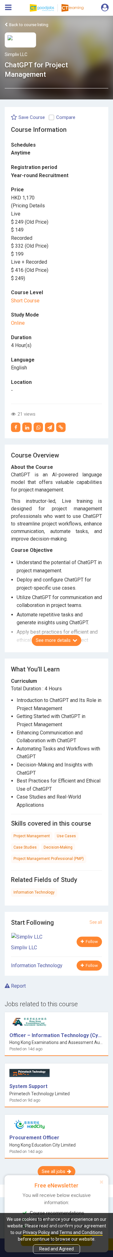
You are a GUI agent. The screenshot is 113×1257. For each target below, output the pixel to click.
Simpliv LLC (16, 54)
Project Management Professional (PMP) (48, 858)
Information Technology (34, 892)
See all (95, 922)
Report (18, 986)
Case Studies (25, 847)
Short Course (25, 301)
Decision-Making (58, 847)
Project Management (31, 836)
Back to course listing (28, 24)
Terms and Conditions (81, 1232)
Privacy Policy (36, 1232)
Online (18, 323)
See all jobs (53, 1171)
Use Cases (66, 836)
